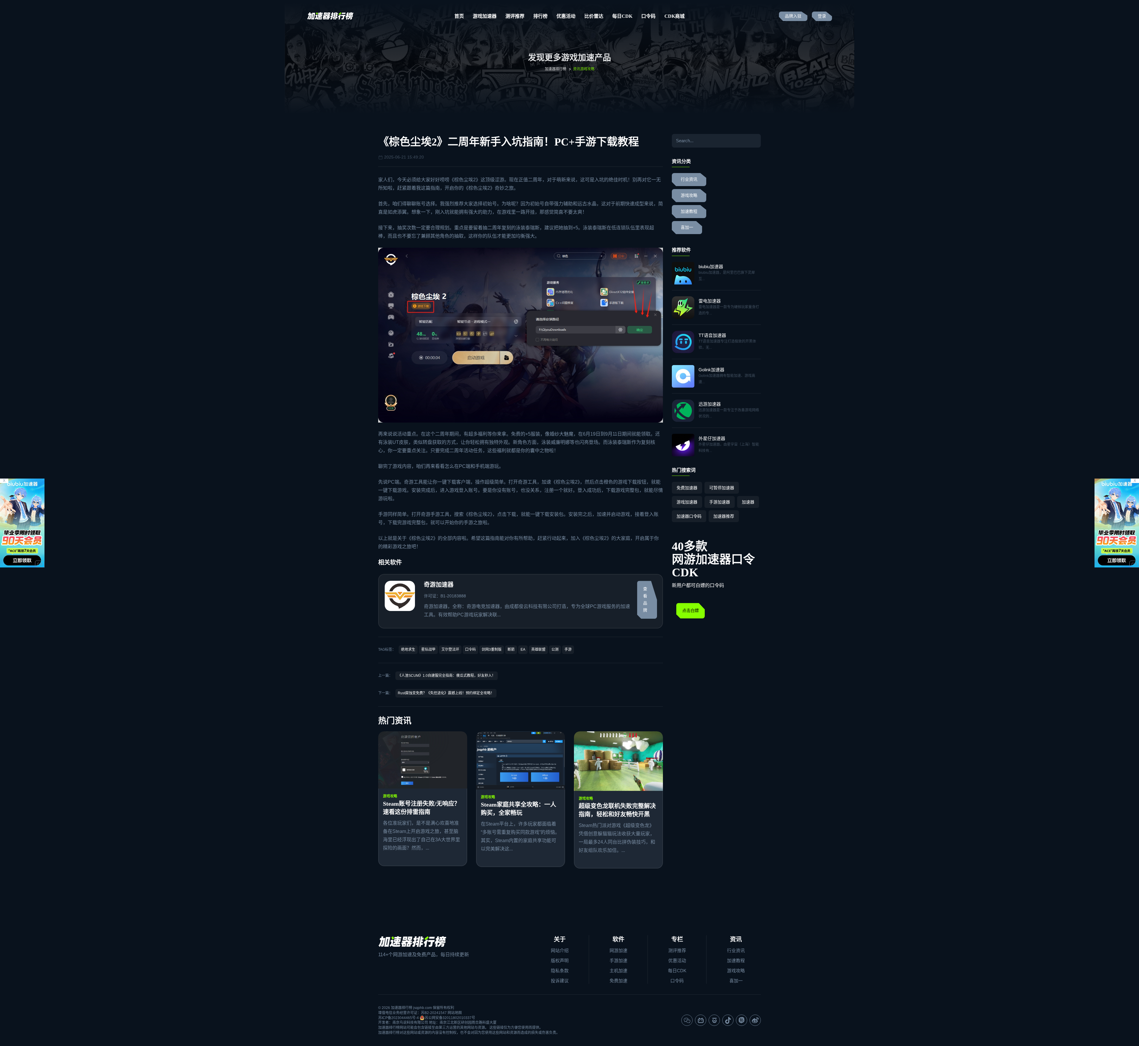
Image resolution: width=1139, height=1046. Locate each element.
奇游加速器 (439, 584)
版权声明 (560, 960)
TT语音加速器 (712, 335)
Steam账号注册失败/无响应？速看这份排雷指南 (421, 807)
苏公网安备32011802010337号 (450, 1018)
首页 (459, 16)
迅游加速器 (710, 404)
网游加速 (618, 950)
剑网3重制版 (492, 649)
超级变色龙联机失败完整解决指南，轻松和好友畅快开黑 (617, 810)
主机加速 (618, 970)
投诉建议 (560, 980)
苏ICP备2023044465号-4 (398, 1018)
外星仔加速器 (712, 438)
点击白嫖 (690, 610)
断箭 (511, 649)
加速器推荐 (723, 516)
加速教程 (689, 211)
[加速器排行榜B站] (700, 1020)
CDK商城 (674, 16)
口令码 (648, 16)
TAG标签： (387, 649)
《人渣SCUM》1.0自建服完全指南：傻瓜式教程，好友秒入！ (446, 676)
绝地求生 (408, 649)
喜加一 (687, 227)
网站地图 (455, 1013)
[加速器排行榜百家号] (714, 1020)
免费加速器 (687, 487)
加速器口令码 (689, 516)
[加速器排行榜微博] (755, 1020)
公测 (555, 649)
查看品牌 (645, 599)
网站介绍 (560, 950)
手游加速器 (719, 502)
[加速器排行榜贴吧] (741, 1020)
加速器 (748, 502)
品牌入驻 (793, 16)
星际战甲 (428, 649)
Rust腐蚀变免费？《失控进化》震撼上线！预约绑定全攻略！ (446, 693)
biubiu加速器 (711, 266)
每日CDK (622, 16)
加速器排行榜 (555, 69)
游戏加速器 (485, 16)
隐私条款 (560, 970)
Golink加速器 (711, 369)
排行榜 (540, 16)
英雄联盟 (538, 649)
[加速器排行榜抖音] (728, 1020)
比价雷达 (593, 16)
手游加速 (618, 960)
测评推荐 (514, 16)
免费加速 (618, 980)
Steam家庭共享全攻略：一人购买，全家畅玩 (518, 808)
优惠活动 (565, 16)
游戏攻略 (390, 796)
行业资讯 (689, 179)
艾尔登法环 (450, 649)
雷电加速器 (710, 300)
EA (523, 649)
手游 (568, 649)
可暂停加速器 (721, 487)
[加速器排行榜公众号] (687, 1020)
